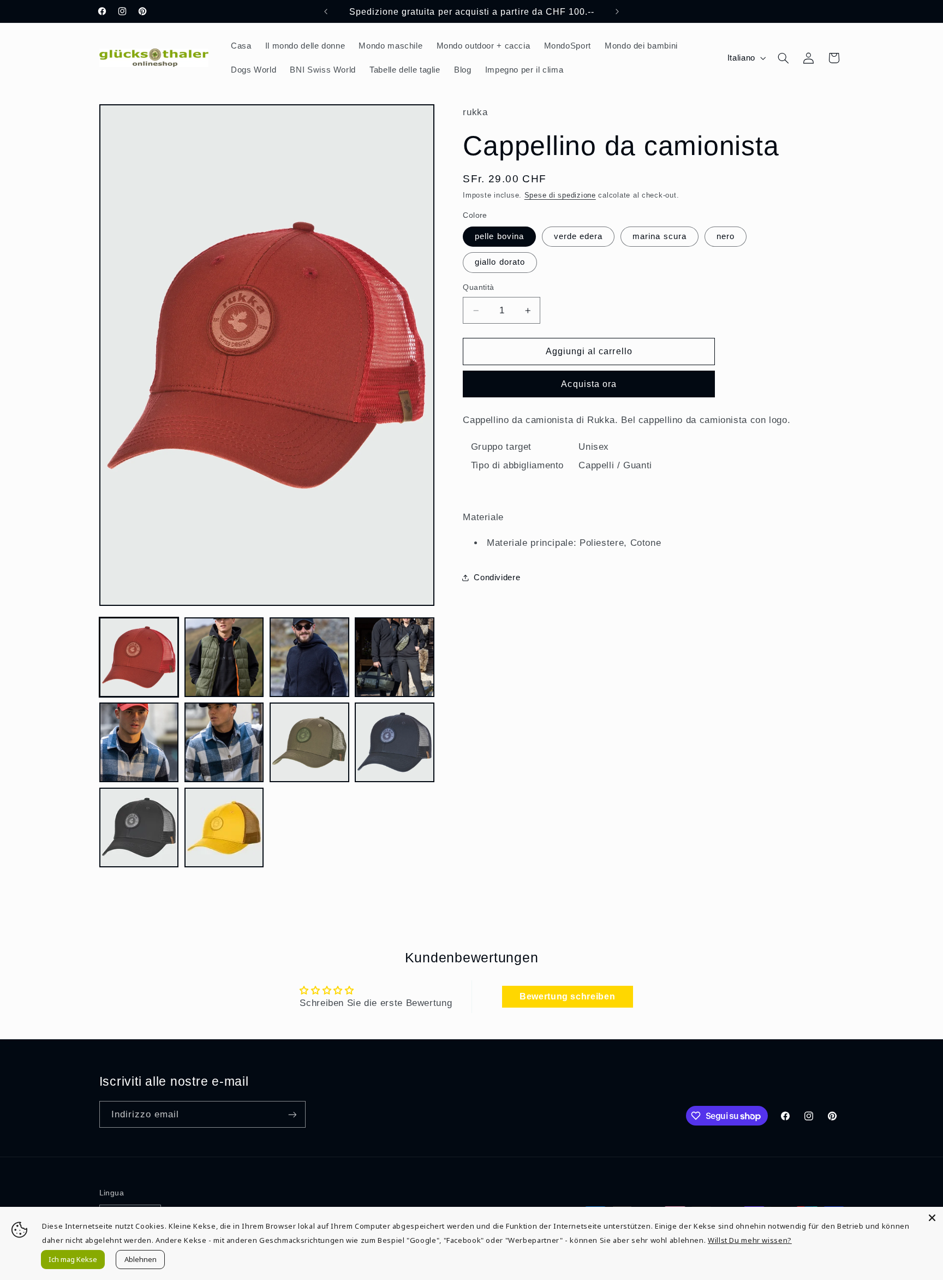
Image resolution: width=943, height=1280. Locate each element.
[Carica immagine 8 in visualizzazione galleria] (394, 742)
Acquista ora (589, 384)
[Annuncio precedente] (326, 11)
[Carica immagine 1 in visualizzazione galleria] (139, 657)
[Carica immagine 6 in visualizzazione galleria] (224, 742)
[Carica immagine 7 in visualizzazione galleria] (309, 742)
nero (726, 236)
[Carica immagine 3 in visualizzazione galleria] (309, 657)
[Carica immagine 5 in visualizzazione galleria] (139, 742)
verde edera (578, 236)
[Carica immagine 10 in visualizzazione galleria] (224, 827)
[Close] (932, 1217)
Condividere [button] (497, 577)
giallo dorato (500, 262)
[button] (783, 57)
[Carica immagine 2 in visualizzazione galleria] (224, 657)
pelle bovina (499, 236)
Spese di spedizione (560, 195)
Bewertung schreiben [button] (567, 996)
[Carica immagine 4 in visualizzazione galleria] (394, 657)
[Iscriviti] (292, 1114)
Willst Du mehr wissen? (750, 1240)
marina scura (659, 236)
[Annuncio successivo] (617, 11)
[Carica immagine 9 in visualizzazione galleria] (139, 827)
